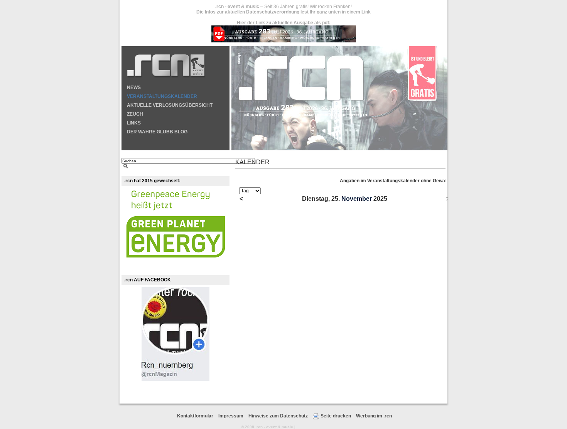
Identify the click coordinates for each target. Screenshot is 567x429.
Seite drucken (336, 416)
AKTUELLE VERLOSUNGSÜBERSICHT (170, 105)
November (356, 198)
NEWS (134, 87)
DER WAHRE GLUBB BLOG (157, 132)
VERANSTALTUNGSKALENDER (162, 96)
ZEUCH (135, 114)
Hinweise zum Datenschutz (278, 416)
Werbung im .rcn (374, 416)
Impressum (230, 416)
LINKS (134, 123)
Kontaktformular (195, 416)
